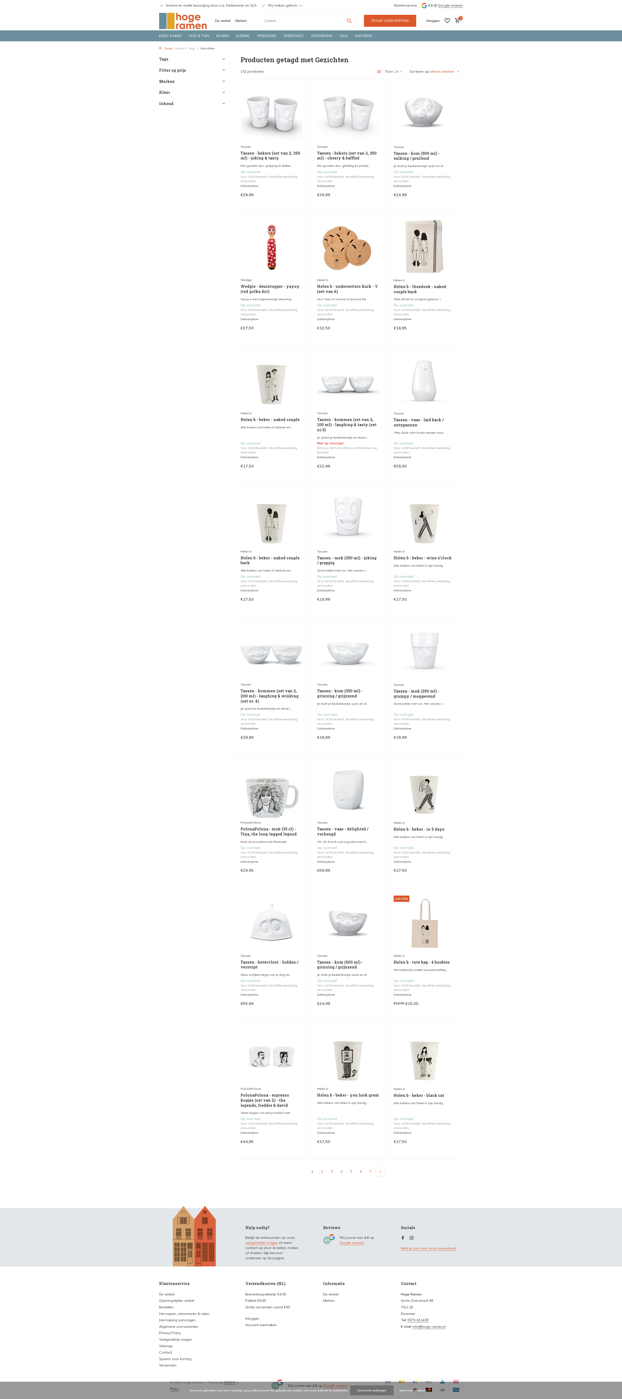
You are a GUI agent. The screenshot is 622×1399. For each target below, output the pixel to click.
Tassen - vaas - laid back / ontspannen (419, 422)
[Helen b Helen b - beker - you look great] (348, 1056)
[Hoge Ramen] (183, 20)
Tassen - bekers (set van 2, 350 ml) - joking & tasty (270, 156)
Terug (167, 48)
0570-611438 (417, 1320)
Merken (241, 20)
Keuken (222, 36)
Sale (344, 36)
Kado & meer (170, 36)
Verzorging (321, 36)
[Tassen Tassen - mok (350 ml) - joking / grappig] (348, 518)
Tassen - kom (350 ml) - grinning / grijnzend (340, 693)
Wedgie (246, 280)
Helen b (322, 280)
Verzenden (167, 1365)
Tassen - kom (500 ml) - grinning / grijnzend (340, 965)
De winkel (223, 20)
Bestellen (166, 1307)
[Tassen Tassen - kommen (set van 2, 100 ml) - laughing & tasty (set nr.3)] (348, 380)
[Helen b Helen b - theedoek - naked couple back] (425, 247)
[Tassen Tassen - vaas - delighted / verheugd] (348, 790)
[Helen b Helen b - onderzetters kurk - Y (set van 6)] (348, 247)
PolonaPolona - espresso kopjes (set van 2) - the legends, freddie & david (265, 1100)
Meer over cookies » (413, 1390)
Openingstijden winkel (176, 1300)
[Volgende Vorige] (380, 1172)
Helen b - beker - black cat (419, 1095)
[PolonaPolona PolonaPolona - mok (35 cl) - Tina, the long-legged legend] (271, 790)
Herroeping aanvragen (177, 1320)
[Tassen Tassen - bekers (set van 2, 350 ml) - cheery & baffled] (348, 114)
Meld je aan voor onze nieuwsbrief (428, 1248)
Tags (191, 48)
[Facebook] (403, 1238)
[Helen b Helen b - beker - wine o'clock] (425, 519)
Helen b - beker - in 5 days (419, 829)
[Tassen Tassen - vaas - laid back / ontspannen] (425, 381)
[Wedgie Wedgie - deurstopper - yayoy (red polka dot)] (271, 247)
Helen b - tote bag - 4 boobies (422, 962)
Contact (165, 1352)
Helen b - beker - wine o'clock (423, 557)
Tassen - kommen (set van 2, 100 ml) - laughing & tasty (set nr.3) (347, 424)
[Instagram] (412, 1238)
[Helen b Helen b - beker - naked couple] (271, 380)
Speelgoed (266, 36)
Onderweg (293, 36)
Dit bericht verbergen (371, 1390)
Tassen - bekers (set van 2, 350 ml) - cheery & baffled (347, 156)
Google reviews (450, 5)
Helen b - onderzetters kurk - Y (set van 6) (347, 289)
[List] (379, 72)
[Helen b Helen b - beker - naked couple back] (271, 518)
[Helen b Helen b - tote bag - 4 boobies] (425, 923)
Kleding (243, 36)
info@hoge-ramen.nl (429, 1326)
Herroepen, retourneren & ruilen (184, 1313)
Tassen (246, 147)
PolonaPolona (251, 822)
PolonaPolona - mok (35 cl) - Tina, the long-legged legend (269, 831)
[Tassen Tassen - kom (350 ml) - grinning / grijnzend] (348, 652)
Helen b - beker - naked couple (270, 419)
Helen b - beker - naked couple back (270, 560)
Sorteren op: (420, 71)
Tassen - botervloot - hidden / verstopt (269, 965)
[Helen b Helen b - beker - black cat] (425, 1056)
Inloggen (252, 1318)
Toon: (389, 71)
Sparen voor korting (175, 1359)
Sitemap (166, 1346)
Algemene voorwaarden (178, 1326)
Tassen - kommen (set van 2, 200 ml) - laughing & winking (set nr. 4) (270, 696)
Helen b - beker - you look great (348, 1095)
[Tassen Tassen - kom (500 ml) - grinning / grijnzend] (348, 923)
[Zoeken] (349, 20)
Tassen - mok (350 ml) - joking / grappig (347, 560)
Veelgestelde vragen (175, 1339)
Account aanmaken (261, 1325)
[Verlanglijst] (447, 20)
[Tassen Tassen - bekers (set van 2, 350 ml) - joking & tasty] (271, 114)
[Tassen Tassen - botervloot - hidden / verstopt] (271, 923)
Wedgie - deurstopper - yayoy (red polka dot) (270, 289)
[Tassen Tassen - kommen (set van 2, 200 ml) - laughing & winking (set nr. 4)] (271, 652)
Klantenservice (405, 5)
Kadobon (363, 36)
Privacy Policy (170, 1333)
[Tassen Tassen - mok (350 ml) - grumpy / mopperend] (425, 652)
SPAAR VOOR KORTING (390, 20)
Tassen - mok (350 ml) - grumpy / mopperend (416, 694)
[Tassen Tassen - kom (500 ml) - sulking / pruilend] (425, 114)
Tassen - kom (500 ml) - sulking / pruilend (417, 156)
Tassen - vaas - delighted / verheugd (342, 831)
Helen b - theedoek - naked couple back (420, 289)
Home (179, 48)
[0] (456, 21)
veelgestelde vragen (261, 1243)
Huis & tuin (199, 36)
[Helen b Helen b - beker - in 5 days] (425, 790)
